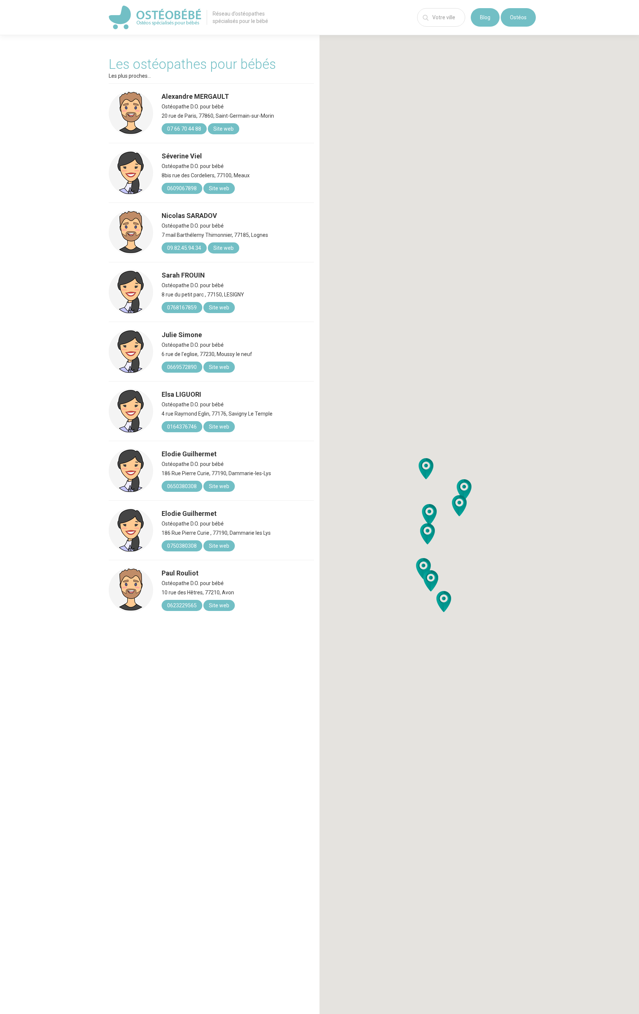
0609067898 (182, 188)
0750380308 (182, 546)
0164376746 (182, 427)
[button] (459, 505)
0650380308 (182, 486)
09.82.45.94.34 (184, 248)
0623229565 (182, 605)
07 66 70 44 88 (184, 129)
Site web (223, 129)
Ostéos (518, 17)
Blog (485, 17)
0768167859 (182, 307)
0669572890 (182, 367)
